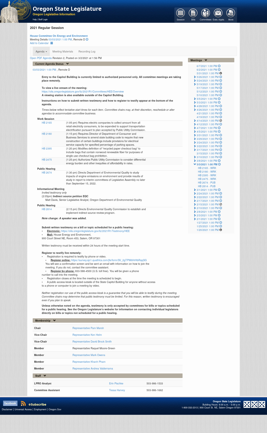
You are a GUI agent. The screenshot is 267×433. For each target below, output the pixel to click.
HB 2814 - (206, 186)
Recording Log (86, 51)
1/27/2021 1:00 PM (208, 222)
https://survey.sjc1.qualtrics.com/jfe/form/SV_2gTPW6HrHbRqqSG (109, 260)
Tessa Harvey (117, 390)
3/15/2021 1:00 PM (208, 153)
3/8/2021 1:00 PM (207, 160)
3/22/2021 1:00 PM (208, 146)
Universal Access (23, 409)
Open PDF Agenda (41, 58)
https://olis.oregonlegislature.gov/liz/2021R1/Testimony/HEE (95, 231)
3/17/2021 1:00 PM (208, 149)
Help (35, 19)
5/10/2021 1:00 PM (208, 95)
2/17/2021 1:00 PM (208, 200)
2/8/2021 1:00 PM (207, 211)
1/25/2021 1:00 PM (208, 226)
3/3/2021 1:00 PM (207, 164)
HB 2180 (47, 133)
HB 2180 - (207, 171)
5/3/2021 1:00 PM (207, 102)
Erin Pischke (116, 383)
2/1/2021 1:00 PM (207, 219)
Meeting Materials (62, 51)
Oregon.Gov (55, 409)
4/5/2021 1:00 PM (207, 131)
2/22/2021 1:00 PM (208, 197)
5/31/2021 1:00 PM (208, 73)
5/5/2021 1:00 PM (207, 99)
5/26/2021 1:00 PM (208, 77)
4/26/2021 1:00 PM (208, 109)
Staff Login (43, 19)
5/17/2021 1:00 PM (208, 88)
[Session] (180, 15)
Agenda (40, 51)
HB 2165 (47, 122)
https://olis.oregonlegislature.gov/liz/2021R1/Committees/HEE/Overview (83, 91)
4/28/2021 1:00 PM (208, 106)
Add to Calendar (39, 43)
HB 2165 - (207, 168)
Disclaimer (7, 409)
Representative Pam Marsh (88, 328)
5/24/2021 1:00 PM (208, 80)
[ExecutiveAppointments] (218, 15)
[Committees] (205, 15)
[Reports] (230, 15)
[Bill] (193, 15)
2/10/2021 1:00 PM (208, 208)
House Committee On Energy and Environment (59, 36)
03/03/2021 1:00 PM (60, 39)
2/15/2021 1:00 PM (208, 204)
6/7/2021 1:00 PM (207, 66)
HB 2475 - (207, 179)
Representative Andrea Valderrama (92, 368)
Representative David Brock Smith (92, 341)
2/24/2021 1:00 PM (208, 193)
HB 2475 (47, 159)
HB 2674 (47, 172)
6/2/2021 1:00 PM (207, 69)
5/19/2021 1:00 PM (208, 84)
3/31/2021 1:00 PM (208, 135)
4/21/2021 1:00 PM (208, 113)
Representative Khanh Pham (89, 361)
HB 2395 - (207, 175)
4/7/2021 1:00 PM (207, 128)
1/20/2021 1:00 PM (208, 230)
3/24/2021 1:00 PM (208, 142)
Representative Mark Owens (88, 355)
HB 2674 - (206, 182)
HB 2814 (47, 209)
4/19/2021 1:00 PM (208, 117)
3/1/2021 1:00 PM (207, 190)
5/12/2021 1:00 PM (208, 91)
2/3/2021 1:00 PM (207, 215)
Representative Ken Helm (87, 334)
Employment (40, 409)
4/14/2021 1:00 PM (208, 120)
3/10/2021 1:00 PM (208, 157)
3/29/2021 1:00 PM (208, 139)
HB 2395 (47, 148)
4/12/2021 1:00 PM (208, 124)
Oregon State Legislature (67, 8)
